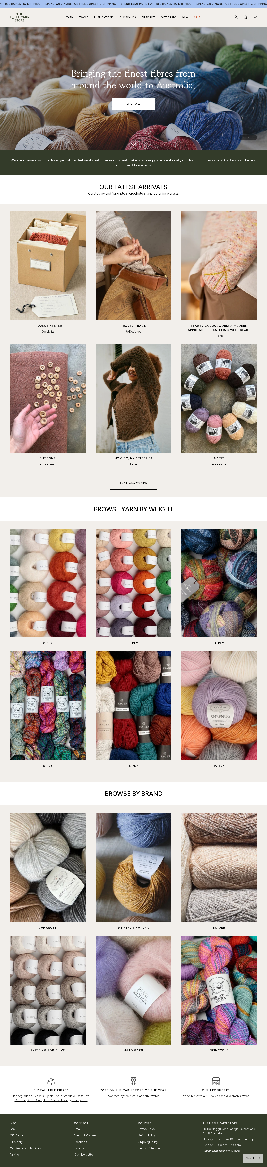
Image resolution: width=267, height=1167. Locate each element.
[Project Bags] (134, 265)
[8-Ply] (134, 705)
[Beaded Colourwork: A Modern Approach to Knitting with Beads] (219, 265)
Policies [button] (144, 1123)
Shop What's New (133, 483)
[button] (70, 17)
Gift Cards (16, 1135)
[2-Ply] (48, 583)
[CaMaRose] (48, 867)
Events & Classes (85, 1135)
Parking (14, 1154)
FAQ (12, 1129)
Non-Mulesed (59, 1100)
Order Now (133, 103)
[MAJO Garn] (134, 990)
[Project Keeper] (48, 265)
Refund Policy (146, 1135)
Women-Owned (239, 1096)
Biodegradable (22, 1096)
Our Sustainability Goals (25, 1148)
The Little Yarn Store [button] (220, 1123)
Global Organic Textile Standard (54, 1096)
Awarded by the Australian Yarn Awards (133, 1096)
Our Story (16, 1142)
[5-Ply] (48, 705)
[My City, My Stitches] (134, 398)
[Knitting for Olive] (48, 990)
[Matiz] (219, 398)
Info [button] (13, 1123)
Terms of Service (149, 1148)
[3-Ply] (134, 583)
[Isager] (219, 867)
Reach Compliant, (39, 1100)
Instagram (80, 1148)
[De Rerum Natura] (134, 867)
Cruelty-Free (80, 1100)
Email (77, 1129)
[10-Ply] (219, 705)
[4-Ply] (219, 583)
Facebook (80, 1142)
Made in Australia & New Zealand (204, 1096)
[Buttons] (48, 398)
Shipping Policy (148, 1142)
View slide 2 (248, 137)
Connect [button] (81, 1123)
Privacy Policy (146, 1129)
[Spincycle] (219, 990)
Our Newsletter (84, 1154)
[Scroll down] (133, 144)
